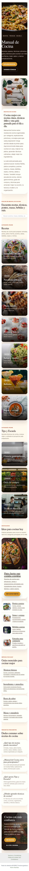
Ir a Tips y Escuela (12, 845)
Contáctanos (14, 859)
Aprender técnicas (10, 69)
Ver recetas (10, 840)
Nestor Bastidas (14, 867)
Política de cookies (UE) (14, 857)
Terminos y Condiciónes (14, 855)
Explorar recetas (9, 64)
